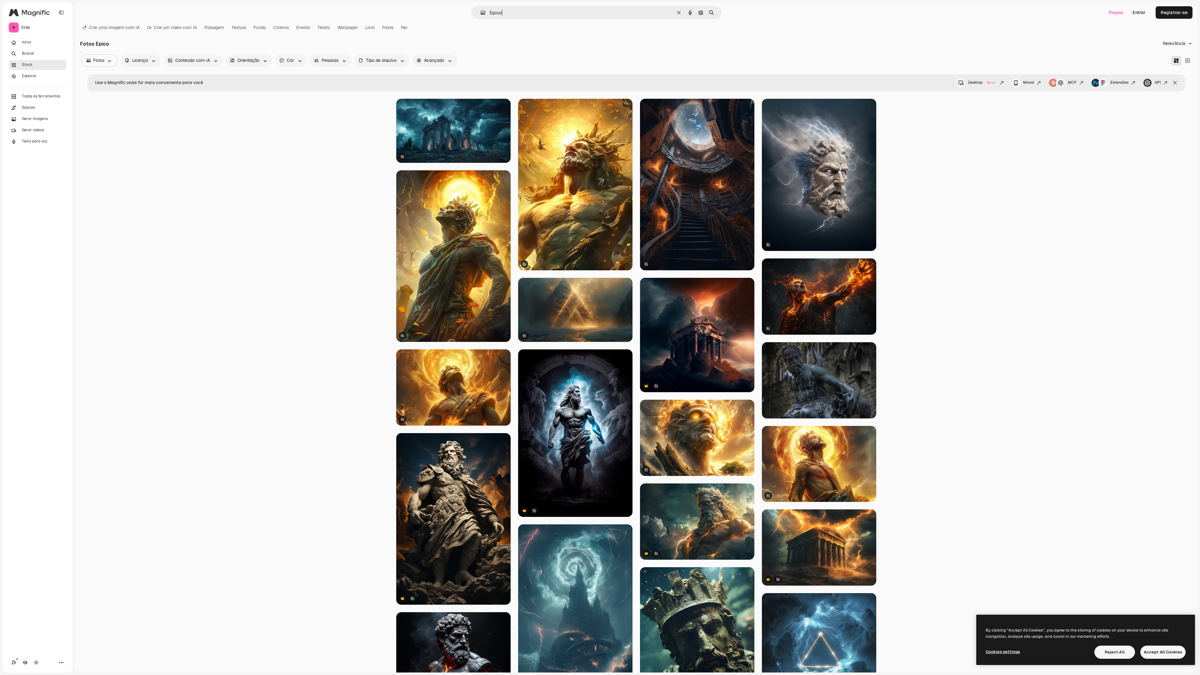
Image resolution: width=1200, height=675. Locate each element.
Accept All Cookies (1163, 652)
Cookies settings (1003, 651)
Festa (387, 27)
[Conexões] (14, 663)
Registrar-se (1174, 12)
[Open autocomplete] (480, 12)
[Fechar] (1175, 82)
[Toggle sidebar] (61, 13)
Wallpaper (348, 27)
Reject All (1115, 652)
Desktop (981, 82)
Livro (370, 27)
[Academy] (25, 663)
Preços (1116, 12)
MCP (1072, 82)
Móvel (1028, 82)
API (1158, 82)
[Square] (1187, 61)
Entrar (1139, 12)
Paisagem (214, 27)
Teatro (324, 27)
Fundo (259, 27)
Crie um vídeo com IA (175, 27)
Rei (404, 27)
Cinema (281, 27)
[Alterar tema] (36, 663)
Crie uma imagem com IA (114, 27)
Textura (239, 27)
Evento (303, 27)
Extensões (1119, 82)
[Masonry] (1176, 61)
